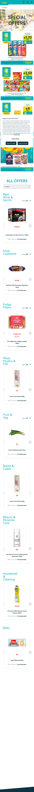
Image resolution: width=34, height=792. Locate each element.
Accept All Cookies (23, 143)
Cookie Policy (17, 134)
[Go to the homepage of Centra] (4, 2)
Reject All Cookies (11, 143)
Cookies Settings (15, 138)
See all (25, 200)
